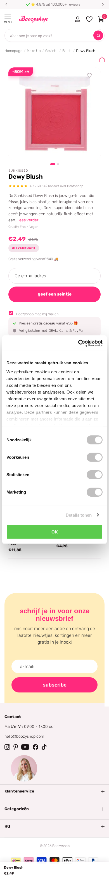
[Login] (77, 19)
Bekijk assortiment (7, 17)
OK (54, 532)
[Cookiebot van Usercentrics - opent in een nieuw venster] (78, 343)
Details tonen (79, 514)
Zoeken (98, 35)
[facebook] (35, 747)
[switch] (95, 457)
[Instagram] (7, 747)
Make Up (34, 51)
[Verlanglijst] (89, 75)
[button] (6, 4)
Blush (67, 51)
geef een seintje (55, 294)
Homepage (13, 51)
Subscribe (55, 685)
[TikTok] (44, 747)
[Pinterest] (15, 747)
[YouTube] (25, 747)
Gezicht (51, 51)
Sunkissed (18, 170)
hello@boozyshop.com (24, 736)
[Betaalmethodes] (16, 860)
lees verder (28, 220)
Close (54, 791)
